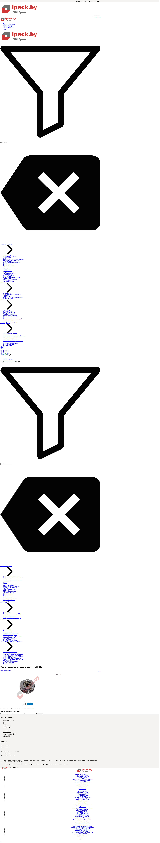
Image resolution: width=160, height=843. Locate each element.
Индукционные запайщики (8, 265)
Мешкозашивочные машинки (9, 273)
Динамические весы (7, 271)
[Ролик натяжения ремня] (28, 700)
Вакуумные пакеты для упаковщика (10, 317)
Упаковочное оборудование (9, 24)
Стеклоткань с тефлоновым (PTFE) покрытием (13, 341)
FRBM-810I (31, 708)
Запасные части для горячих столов (11, 338)
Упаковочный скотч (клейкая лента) (10, 316)
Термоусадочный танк (7, 274)
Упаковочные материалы (8, 27)
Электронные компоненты (8, 345)
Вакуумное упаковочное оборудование (11, 576)
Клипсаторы (5, 267)
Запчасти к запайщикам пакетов (10, 333)
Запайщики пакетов (7, 257)
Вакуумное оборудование (8, 255)
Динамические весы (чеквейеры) (10, 591)
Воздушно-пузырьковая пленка (9, 615)
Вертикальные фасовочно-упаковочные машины (13, 259)
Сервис (4, 29)
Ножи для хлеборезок (7, 342)
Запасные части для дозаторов (9, 337)
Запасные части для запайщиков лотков (11, 336)
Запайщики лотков (7, 266)
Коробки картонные (7, 320)
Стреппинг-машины (7, 278)
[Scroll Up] (0, 842)
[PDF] (99, 671)
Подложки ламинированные (9, 313)
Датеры (4, 258)
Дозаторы (5, 263)
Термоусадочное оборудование (10, 256)
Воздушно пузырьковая (8, 298)
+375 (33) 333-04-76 (4, 351)
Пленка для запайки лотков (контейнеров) (12, 618)
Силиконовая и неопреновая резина (10, 343)
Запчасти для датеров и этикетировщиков (12, 658)
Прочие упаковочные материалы (10, 315)
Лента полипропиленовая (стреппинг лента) (12, 318)
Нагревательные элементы (9, 344)
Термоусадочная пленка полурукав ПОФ (12, 294)
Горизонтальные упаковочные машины (11, 260)
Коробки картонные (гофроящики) (10, 635)
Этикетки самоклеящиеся (8, 319)
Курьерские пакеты (7, 310)
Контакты (2, 348)
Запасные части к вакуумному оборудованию (13, 334)
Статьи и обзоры (6, 736)
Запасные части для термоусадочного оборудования (14, 335)
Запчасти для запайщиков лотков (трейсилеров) (13, 655)
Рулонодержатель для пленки (9, 589)
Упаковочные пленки (7, 26)
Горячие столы (6, 270)
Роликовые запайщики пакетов (9, 584)
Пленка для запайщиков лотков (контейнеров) (13, 297)
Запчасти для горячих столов (9, 657)
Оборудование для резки (8, 272)
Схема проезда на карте (6, 753)
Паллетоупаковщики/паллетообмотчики (11, 262)
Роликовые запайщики (8, 264)
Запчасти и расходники (8, 25)
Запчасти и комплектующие (9, 734)
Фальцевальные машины (8, 275)
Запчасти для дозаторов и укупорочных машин (13, 656)
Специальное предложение (6, 601)
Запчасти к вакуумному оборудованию (11, 653)
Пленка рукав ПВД (7, 293)
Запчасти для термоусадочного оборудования (13, 654)
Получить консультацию (5, 670)
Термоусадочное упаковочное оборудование (12, 579)
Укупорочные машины (7, 280)
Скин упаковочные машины (9, 281)
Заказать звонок (39, 713)
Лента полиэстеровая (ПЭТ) (9, 312)
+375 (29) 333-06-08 (94, 16)
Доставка (2, 346)
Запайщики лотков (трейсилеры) (10, 587)
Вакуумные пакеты (7, 631)
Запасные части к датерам (8, 340)
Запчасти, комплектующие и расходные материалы (11, 641)
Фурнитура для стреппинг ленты (10, 314)
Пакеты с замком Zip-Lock (8, 311)
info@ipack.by (4, 352)
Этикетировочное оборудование (10, 279)
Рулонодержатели (7, 268)
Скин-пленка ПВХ (7, 296)
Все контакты (97, 17)
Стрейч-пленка (6, 295)
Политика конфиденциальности (8, 755)
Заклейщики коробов (7, 261)
